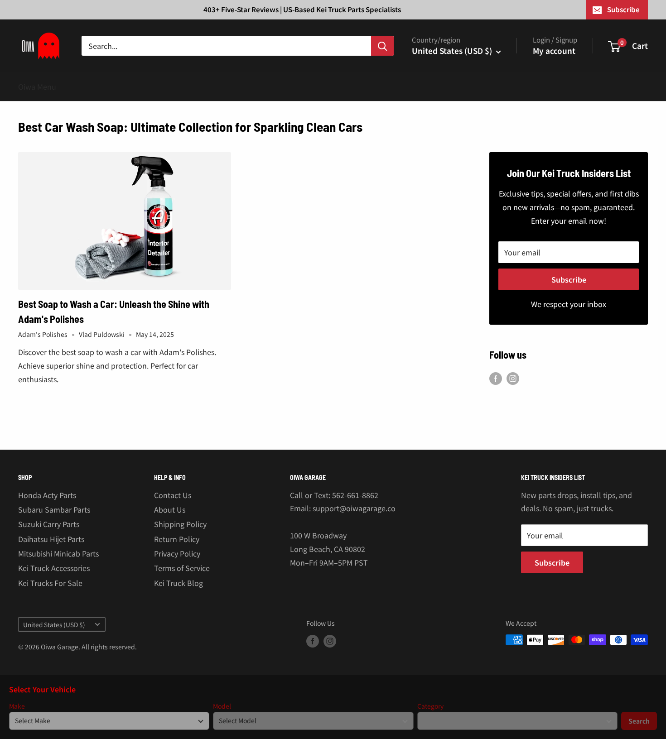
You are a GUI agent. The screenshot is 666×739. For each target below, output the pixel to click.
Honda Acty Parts (47, 494)
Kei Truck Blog (178, 582)
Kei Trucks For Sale (50, 582)
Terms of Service (182, 567)
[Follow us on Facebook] (495, 378)
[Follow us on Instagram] (513, 378)
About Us (169, 509)
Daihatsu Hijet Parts (51, 538)
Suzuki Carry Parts (48, 523)
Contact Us (172, 494)
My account (554, 50)
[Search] (382, 46)
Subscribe (623, 9)
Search (639, 720)
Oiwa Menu (37, 86)
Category (430, 706)
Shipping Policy (180, 523)
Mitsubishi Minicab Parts (58, 553)
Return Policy (176, 538)
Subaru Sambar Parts (54, 509)
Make (17, 706)
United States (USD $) (54, 624)
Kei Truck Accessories (54, 567)
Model (222, 706)
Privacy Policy (177, 553)
